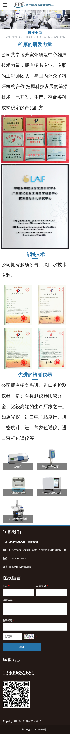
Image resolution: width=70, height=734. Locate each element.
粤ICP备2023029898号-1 (35, 729)
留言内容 (9, 600)
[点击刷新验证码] (29, 636)
